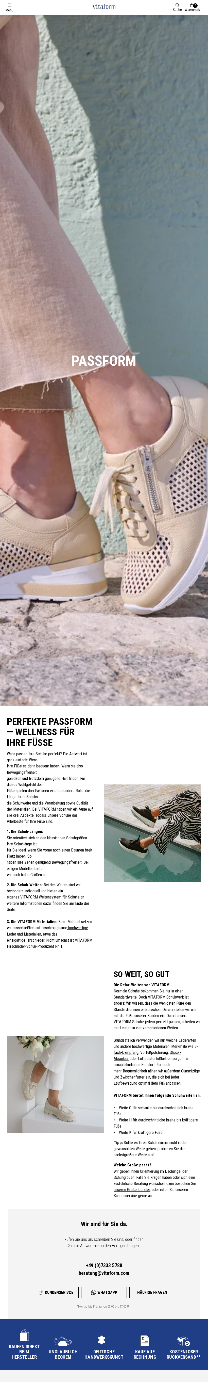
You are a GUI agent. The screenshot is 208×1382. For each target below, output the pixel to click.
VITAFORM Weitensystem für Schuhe (50, 897)
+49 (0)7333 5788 (104, 1265)
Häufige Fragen (152, 1292)
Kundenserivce (59, 1292)
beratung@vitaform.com (104, 1273)
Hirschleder (35, 940)
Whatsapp (107, 1292)
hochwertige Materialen (150, 1046)
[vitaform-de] (104, 6)
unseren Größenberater (132, 1189)
